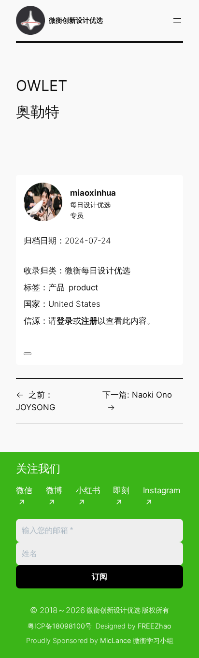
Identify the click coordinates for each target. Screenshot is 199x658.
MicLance (115, 640)
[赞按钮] (27, 353)
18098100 (68, 626)
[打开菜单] (177, 20)
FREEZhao (154, 626)
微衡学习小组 (153, 640)
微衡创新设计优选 (76, 20)
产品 (56, 287)
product (83, 287)
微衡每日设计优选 (97, 270)
